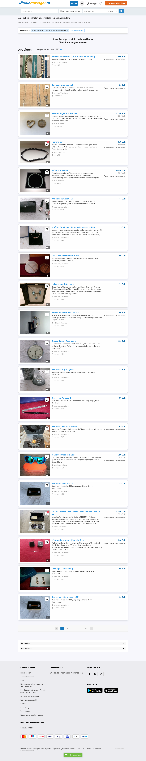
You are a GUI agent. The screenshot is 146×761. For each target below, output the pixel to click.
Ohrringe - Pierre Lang (62, 568)
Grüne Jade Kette (60, 170)
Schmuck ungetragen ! (62, 85)
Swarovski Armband (61, 398)
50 (61, 50)
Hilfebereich (25, 673)
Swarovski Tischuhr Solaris (64, 426)
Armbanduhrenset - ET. (62, 199)
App (75, 3)
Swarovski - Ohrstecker (63, 483)
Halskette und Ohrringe (63, 284)
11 (79, 628)
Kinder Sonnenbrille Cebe (63, 455)
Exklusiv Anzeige (27, 728)
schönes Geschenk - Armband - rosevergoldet (73, 227)
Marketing (24, 707)
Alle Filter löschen (77, 30)
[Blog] (101, 674)
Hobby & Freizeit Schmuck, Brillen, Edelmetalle (49, 30)
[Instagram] (95, 674)
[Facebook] (89, 674)
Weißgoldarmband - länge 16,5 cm (68, 540)
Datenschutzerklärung (29, 696)
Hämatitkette (58, 142)
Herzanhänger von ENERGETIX (66, 113)
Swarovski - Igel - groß (63, 369)
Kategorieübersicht (28, 700)
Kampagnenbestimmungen (32, 715)
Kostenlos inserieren (116, 3)
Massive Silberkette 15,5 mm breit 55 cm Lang (73, 56)
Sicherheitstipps (27, 676)
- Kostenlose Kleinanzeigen (66, 673)
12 (86, 628)
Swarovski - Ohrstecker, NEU (65, 597)
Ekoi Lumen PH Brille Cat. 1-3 (65, 312)
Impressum (25, 711)
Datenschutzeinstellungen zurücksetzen (31, 685)
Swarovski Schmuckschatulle (65, 256)
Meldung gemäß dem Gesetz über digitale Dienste (33, 691)
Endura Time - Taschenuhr (64, 341)
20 (57, 50)
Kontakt (23, 704)
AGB (22, 680)
